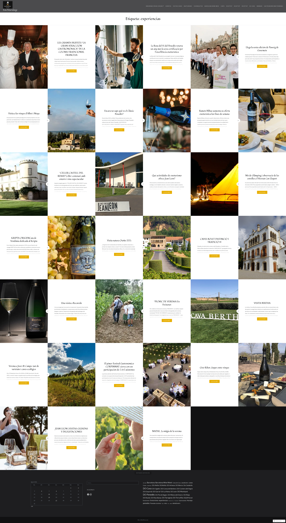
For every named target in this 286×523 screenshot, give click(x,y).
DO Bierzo (179, 485)
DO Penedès (149, 494)
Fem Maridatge (10, 10)
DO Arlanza (171, 485)
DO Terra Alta (178, 498)
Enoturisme (146, 500)
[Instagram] (91, 494)
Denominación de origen (154, 6)
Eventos (168, 6)
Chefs (222, 6)
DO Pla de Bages (161, 495)
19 (49, 497)
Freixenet (176, 500)
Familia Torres (171, 500)
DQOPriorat (188, 498)
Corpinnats (149, 485)
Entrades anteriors (143, 473)
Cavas (144, 485)
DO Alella (155, 485)
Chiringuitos (198, 6)
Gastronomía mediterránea (273, 6)
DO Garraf (156, 492)
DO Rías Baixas (156, 498)
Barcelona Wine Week (212, 6)
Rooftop (229, 6)
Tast (163, 503)
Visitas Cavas (177, 6)
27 (56, 500)
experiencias (163, 500)
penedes (146, 503)
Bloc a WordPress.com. (143, 520)
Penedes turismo (155, 503)
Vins (168, 503)
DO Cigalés (156, 489)
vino (165, 503)
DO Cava (252, 6)
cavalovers (184, 483)
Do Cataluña (188, 485)
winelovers (176, 503)
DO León (174, 492)
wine (171, 503)
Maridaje (189, 500)
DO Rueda (146, 498)
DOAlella (163, 485)
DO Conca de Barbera (168, 489)
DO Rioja (186, 495)
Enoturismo (188, 6)
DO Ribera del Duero (175, 495)
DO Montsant (182, 492)
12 (49, 494)
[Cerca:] (113, 483)
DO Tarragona (167, 498)
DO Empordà (147, 492)
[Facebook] (88, 494)
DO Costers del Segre (185, 489)
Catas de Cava (177, 483)
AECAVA (144, 482)
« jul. (32, 506)
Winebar (259, 6)
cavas (191, 483)
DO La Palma (165, 492)
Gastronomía (182, 500)
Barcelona (151, 483)
